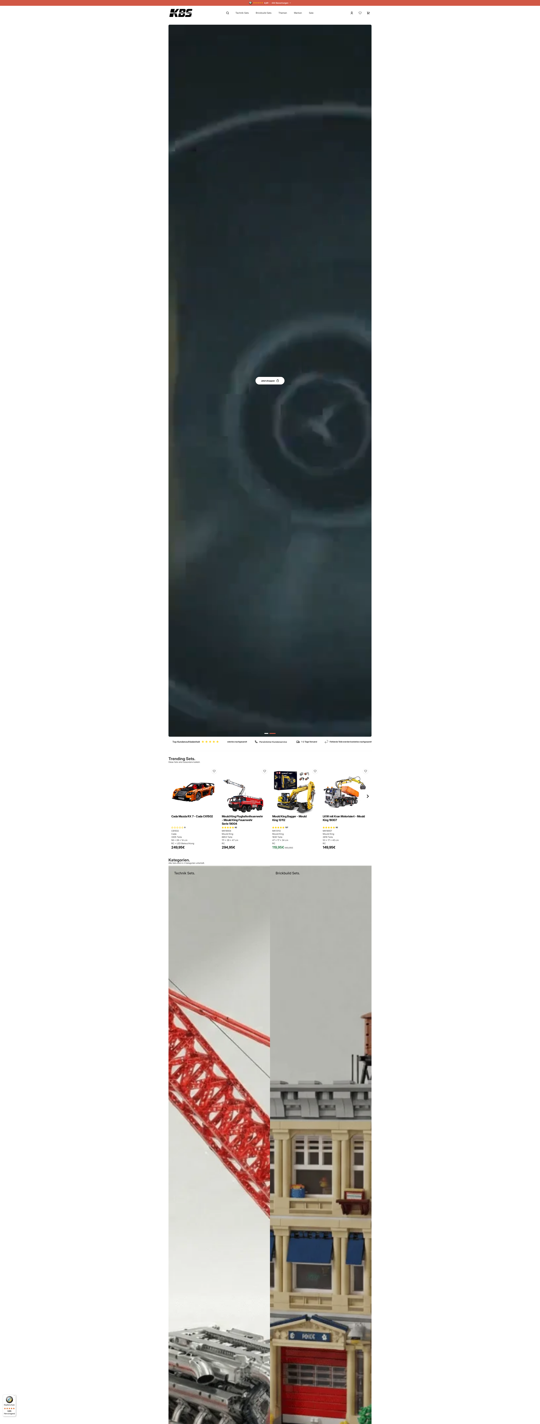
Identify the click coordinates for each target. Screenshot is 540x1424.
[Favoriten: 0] (360, 13)
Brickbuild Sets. (288, 873)
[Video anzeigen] (272, 733)
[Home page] (180, 12)
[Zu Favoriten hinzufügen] (214, 771)
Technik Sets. (184, 873)
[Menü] (14, 1396)
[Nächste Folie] (368, 796)
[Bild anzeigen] (266, 733)
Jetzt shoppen (268, 381)
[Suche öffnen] (227, 13)
